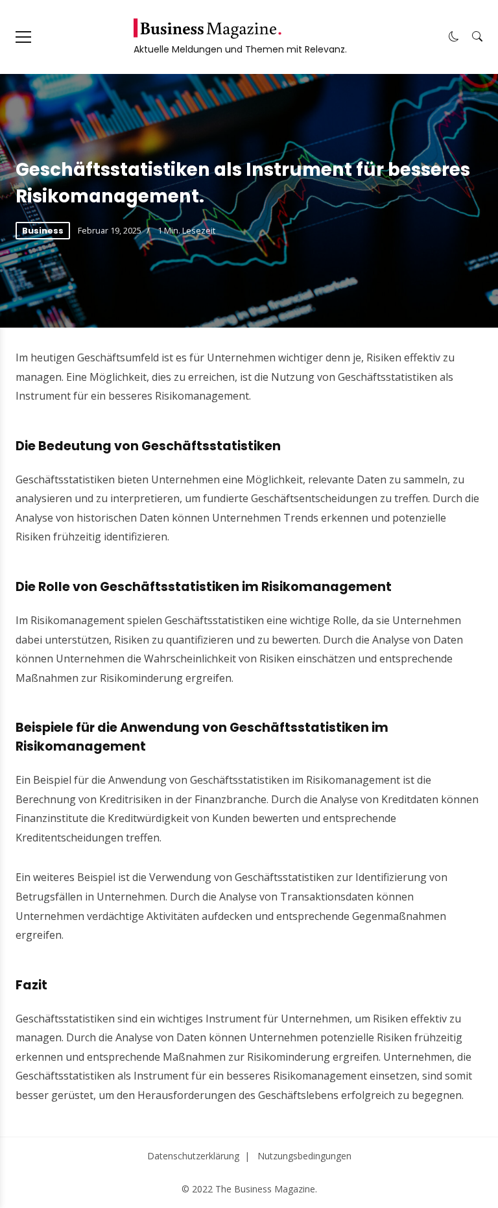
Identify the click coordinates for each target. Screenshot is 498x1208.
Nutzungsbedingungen (304, 1156)
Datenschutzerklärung (193, 1156)
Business (43, 230)
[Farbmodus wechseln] (454, 37)
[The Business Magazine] (207, 29)
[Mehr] (23, 37)
